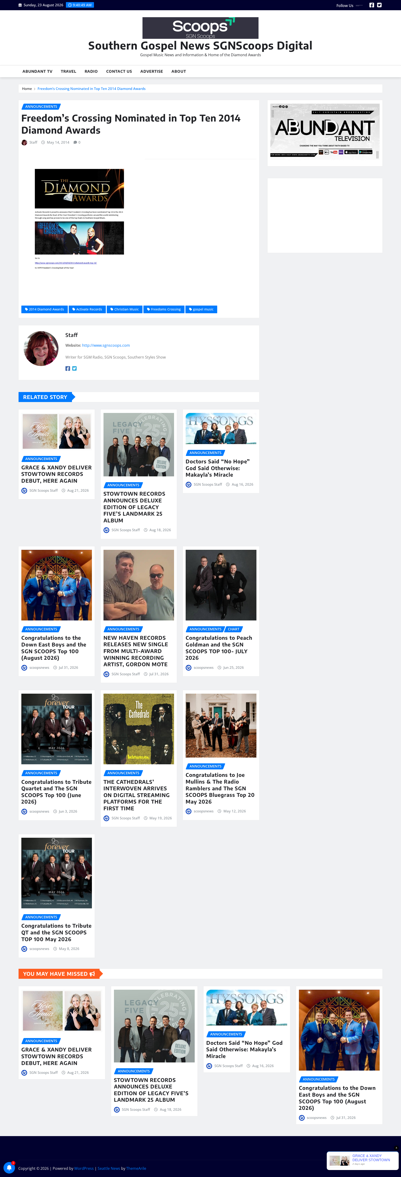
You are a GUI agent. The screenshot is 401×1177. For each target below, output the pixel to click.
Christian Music (126, 309)
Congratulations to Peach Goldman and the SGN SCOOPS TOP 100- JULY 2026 (219, 647)
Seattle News (109, 1168)
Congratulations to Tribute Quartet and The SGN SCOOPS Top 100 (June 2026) (56, 791)
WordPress (84, 1168)
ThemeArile (136, 1168)
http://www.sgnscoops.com (106, 345)
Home (27, 88)
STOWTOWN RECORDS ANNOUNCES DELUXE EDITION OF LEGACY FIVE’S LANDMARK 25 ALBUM (134, 506)
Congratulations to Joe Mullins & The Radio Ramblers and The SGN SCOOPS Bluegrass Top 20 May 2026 (220, 787)
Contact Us (119, 71)
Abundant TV (37, 71)
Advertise (151, 71)
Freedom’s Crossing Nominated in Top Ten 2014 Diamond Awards (92, 88)
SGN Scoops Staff (43, 490)
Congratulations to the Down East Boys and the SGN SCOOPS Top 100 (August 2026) (53, 647)
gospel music (203, 309)
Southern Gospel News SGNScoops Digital (200, 45)
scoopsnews (39, 667)
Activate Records (89, 309)
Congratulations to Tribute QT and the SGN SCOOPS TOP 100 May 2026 (56, 932)
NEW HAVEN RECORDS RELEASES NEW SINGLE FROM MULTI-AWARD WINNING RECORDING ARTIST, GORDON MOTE (135, 650)
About (178, 71)
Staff (33, 142)
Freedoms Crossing (166, 309)
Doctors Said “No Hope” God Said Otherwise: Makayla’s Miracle (218, 468)
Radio (91, 71)
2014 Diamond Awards (46, 309)
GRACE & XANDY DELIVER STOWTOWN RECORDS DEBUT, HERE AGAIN (56, 474)
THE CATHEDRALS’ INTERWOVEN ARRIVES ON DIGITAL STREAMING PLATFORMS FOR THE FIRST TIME (136, 794)
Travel (68, 71)
